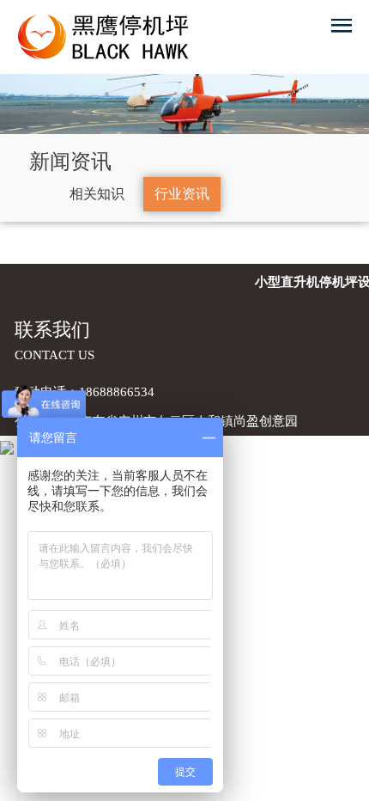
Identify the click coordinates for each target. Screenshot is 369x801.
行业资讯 (181, 193)
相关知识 (97, 193)
